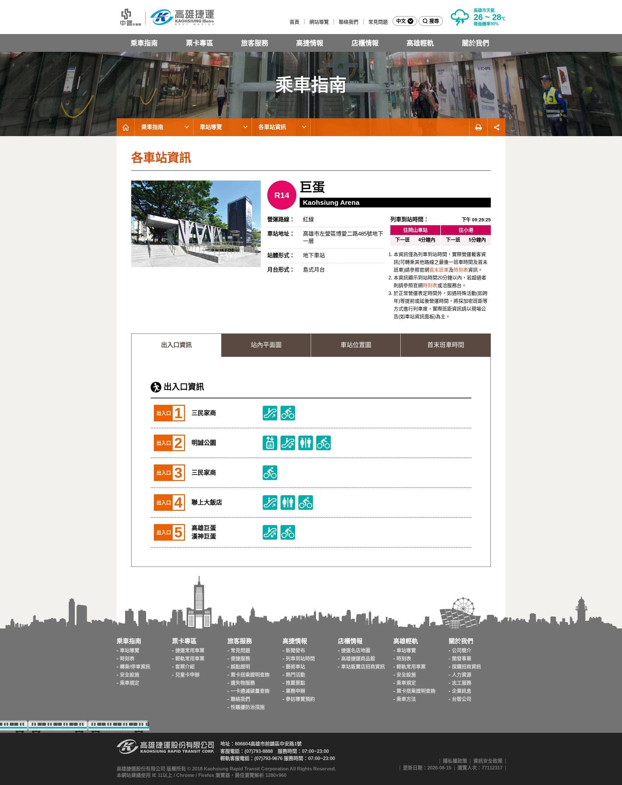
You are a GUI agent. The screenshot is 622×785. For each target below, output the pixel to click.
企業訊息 (461, 691)
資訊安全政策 (487, 761)
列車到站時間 (300, 658)
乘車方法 (406, 699)
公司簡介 (461, 650)
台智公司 (461, 699)
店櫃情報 (365, 43)
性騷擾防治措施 (248, 707)
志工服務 (461, 682)
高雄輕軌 (420, 43)
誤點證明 (240, 666)
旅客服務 (254, 43)
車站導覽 (211, 127)
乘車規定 (129, 682)
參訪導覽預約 (300, 699)
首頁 (294, 22)
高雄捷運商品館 (358, 658)
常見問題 (378, 22)
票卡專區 (199, 43)
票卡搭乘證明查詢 (250, 674)
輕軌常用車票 (189, 658)
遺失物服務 (243, 682)
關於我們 (475, 43)
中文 (401, 21)
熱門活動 (295, 674)
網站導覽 (319, 22)
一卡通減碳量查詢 (250, 691)
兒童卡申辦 (187, 674)
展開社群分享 (496, 127)
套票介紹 (185, 666)
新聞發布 (295, 650)
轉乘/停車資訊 (135, 666)
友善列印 (478, 127)
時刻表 (461, 270)
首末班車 (439, 270)
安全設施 (129, 674)
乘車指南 (144, 43)
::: (287, 22)
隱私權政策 (455, 761)
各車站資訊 (272, 127)
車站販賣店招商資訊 (363, 666)
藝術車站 (295, 666)
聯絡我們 (348, 22)
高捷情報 (309, 43)
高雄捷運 (165, 17)
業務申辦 (295, 691)
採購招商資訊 (466, 666)
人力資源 (461, 674)
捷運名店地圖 (355, 650)
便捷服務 (240, 658)
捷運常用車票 (189, 650)
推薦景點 (295, 682)
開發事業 (461, 658)
